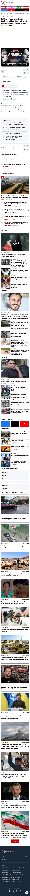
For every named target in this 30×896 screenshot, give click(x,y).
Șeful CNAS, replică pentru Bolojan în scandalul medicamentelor (18, 335)
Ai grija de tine (7, 225)
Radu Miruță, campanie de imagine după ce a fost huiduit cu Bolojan (16, 217)
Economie (6, 206)
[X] (18, 10)
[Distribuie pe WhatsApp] (24, 73)
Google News (5, 166)
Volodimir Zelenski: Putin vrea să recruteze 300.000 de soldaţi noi (14, 688)
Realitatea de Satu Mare (7, 881)
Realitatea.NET (9, 72)
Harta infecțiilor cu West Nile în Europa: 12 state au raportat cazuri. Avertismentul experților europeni (20, 352)
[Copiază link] (24, 69)
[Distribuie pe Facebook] (27, 69)
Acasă (4, 13)
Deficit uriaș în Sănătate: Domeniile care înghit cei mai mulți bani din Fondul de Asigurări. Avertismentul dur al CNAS (19, 343)
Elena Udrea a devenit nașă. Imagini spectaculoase (19, 278)
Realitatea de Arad (17, 877)
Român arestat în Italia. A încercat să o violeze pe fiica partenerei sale (16, 123)
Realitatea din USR (15, 870)
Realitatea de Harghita (19, 874)
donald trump (6, 157)
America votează (17, 160)
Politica (6, 219)
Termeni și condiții (10, 856)
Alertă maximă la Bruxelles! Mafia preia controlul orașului (15, 128)
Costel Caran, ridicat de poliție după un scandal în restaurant (13, 382)
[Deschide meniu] (27, 3)
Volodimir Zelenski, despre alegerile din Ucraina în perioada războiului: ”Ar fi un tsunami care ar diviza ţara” (13, 716)
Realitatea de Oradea (17, 872)
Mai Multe (15, 841)
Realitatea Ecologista (23, 867)
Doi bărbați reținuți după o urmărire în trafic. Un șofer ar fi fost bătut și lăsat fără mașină (19, 397)
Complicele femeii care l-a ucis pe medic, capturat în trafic (20, 403)
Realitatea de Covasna (6, 872)
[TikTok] (25, 10)
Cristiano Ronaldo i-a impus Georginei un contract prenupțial (19, 286)
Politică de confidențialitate (21, 856)
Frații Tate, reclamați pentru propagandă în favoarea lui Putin (19, 389)
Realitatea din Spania (17, 881)
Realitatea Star (14, 867)
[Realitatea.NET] (7, 3)
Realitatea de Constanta (7, 877)
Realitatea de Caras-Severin (7, 874)
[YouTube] (11, 10)
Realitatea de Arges (6, 879)
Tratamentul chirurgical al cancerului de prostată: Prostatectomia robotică (16, 222)
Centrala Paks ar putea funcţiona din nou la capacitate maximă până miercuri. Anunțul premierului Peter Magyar (14, 659)
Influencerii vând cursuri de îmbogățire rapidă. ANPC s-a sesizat (13, 255)
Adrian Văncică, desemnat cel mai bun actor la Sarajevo (19, 271)
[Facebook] (4, 10)
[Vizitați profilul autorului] (2, 71)
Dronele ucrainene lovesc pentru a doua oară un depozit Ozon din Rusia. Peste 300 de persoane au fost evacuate (15, 746)
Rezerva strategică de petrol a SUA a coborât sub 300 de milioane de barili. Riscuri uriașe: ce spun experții (16, 211)
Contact (3, 856)
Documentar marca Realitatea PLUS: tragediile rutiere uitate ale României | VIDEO (20, 411)
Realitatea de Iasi (15, 879)
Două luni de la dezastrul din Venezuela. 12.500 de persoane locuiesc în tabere (14, 137)
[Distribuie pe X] (27, 73)
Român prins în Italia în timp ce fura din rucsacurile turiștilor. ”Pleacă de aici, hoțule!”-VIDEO (13, 776)
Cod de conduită (5, 859)
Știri (7, 13)
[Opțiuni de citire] (27, 893)
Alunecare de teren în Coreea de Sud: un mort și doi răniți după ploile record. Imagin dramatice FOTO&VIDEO (14, 197)
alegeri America (6, 160)
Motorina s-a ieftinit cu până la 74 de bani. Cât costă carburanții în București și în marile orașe (15, 204)
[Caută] (23, 3)
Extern (11, 13)
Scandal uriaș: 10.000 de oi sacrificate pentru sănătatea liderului (15, 132)
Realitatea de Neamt (6, 870)
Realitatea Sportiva (6, 867)
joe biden (14, 157)
